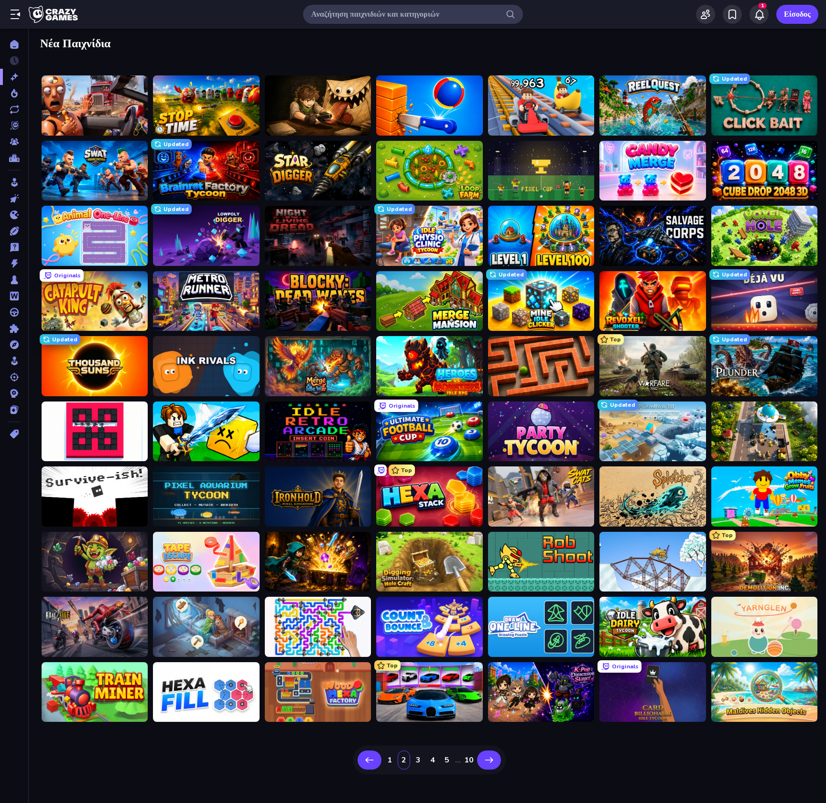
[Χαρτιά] (14, 410)
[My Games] (732, 14)
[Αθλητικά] (14, 231)
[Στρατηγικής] (14, 393)
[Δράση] (14, 263)
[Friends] (705, 14)
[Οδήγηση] (14, 312)
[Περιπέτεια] (14, 345)
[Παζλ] (14, 328)
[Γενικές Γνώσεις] (14, 247)
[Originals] (14, 125)
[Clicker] (14, 198)
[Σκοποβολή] (14, 377)
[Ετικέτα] (14, 434)
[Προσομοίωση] (14, 361)
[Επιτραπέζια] (14, 280)
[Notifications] (759, 14)
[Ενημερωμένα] (14, 109)
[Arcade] (14, 182)
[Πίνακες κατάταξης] (14, 158)
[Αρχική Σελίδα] (14, 44)
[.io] (14, 215)
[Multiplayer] (14, 142)
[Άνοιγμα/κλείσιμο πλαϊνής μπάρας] (15, 14)
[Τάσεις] (14, 93)
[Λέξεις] (14, 296)
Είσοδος (797, 14)
